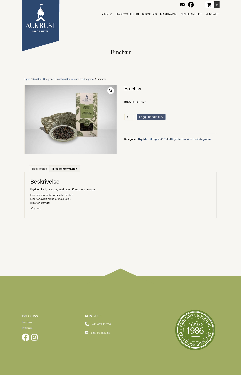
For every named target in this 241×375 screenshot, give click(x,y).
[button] (110, 90)
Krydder (36, 79)
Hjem (27, 79)
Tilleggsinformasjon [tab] (64, 168)
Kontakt (212, 14)
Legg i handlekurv (151, 117)
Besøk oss (149, 14)
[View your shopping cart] (209, 4)
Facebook (27, 322)
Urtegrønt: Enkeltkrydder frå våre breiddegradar (68, 79)
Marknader (169, 14)
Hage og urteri (127, 14)
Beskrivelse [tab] (39, 168)
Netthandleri (191, 14)
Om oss (107, 14)
